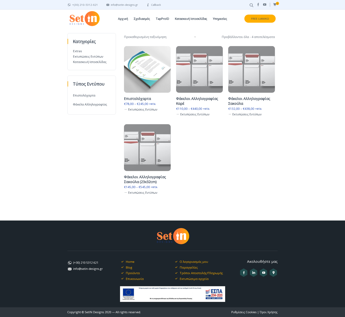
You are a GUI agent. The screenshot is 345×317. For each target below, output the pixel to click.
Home (130, 262)
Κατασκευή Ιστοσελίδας (191, 19)
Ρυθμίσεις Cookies (244, 312)
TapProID (162, 19)
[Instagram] (253, 274)
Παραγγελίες (189, 267)
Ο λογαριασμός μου (194, 262)
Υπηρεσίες (220, 19)
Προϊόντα (133, 273)
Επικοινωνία (135, 279)
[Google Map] (273, 274)
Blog (129, 267)
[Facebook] (258, 5)
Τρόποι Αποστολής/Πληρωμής (201, 273)
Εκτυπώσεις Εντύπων (88, 56)
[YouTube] (265, 5)
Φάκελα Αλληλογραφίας (90, 104)
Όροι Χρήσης (269, 312)
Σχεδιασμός (142, 19)
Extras (77, 51)
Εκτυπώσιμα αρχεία (194, 279)
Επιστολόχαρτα (84, 95)
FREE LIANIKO (260, 18)
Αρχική (123, 19)
